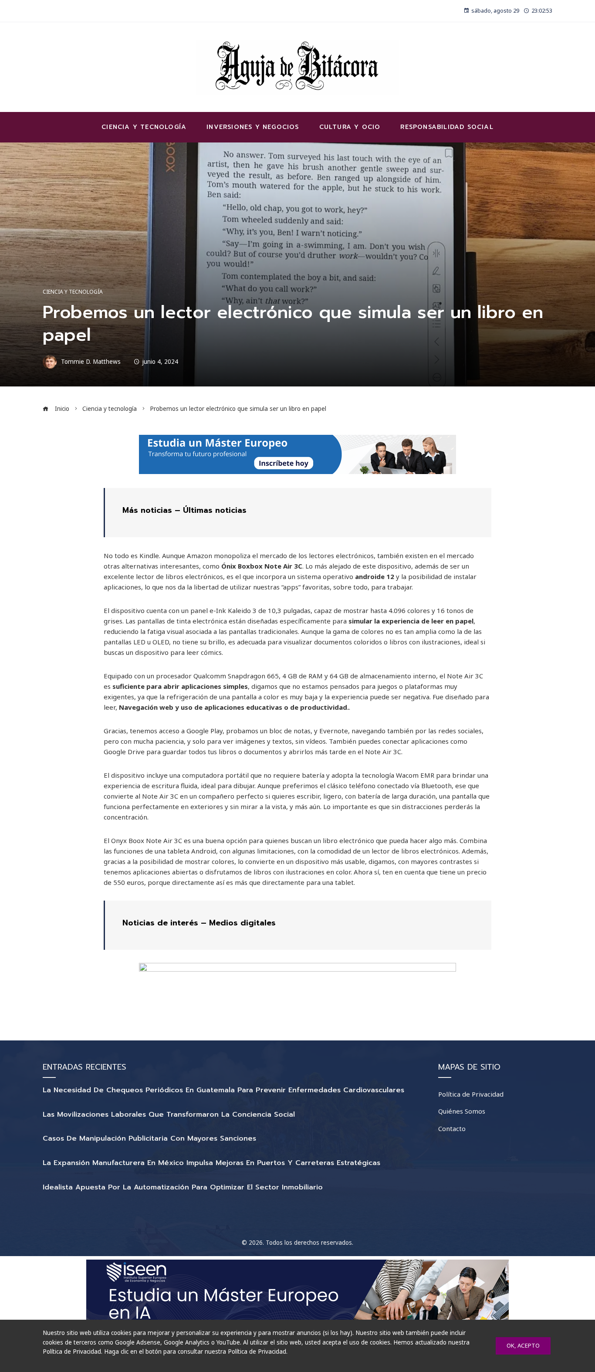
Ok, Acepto (523, 1345)
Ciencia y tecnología (73, 292)
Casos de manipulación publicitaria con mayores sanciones (149, 1138)
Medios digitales (242, 923)
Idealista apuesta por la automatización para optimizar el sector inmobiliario (183, 1187)
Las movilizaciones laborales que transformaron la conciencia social (169, 1114)
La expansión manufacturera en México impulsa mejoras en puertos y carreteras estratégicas (211, 1163)
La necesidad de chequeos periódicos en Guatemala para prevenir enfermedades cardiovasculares (223, 1090)
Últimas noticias (215, 510)
